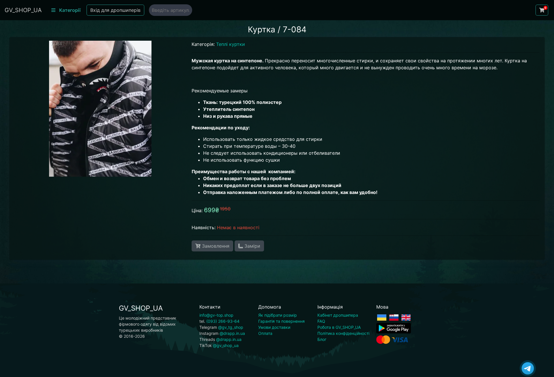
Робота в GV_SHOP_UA (339, 327)
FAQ (321, 321)
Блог (321, 339)
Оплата (265, 333)
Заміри (251, 246)
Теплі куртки (230, 44)
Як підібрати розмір (277, 315)
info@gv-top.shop (216, 315)
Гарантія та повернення (281, 321)
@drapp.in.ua (232, 333)
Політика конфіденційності (343, 333)
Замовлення (215, 246)
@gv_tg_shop (230, 327)
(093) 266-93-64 (222, 321)
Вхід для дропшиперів (115, 10)
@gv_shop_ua (226, 345)
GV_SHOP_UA (23, 10)
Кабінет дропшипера (337, 315)
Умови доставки (274, 327)
